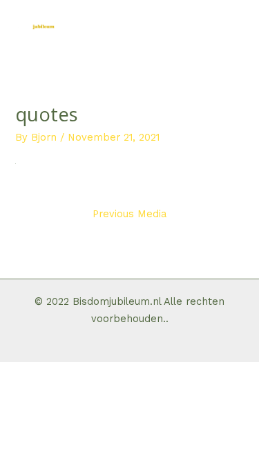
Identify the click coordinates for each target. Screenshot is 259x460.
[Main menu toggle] (233, 26)
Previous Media (129, 214)
